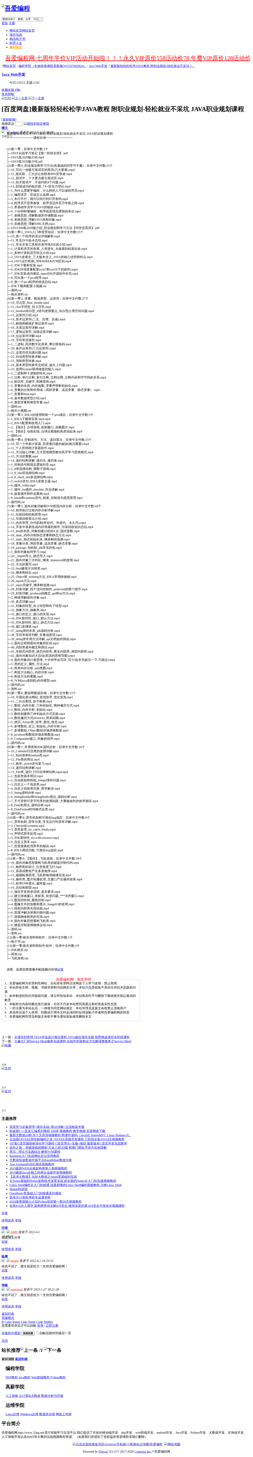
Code (39, 1322)
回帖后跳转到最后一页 (55, 1333)
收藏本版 (11, 90)
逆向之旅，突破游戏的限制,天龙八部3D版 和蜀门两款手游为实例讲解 (58, 1147)
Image (16, 1322)
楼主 (5, 128)
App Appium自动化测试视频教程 (31, 1164)
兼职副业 (15, 47)
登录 (40, 1325)
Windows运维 (29, 1414)
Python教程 (58, 1377)
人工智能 (12, 1395)
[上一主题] (20, 98)
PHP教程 (12, 1377)
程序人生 (15, 43)
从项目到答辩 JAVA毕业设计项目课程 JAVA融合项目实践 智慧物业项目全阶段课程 (72, 1037)
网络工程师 (64, 1414)
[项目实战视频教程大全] (16, 8)
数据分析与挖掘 (52, 1395)
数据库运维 (47, 1414)
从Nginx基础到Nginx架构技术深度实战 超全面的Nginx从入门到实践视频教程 (62, 1181)
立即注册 (52, 1325)
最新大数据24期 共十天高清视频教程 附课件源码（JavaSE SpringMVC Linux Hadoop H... (70, 1135)
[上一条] (29, 1350)
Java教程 (24, 1377)
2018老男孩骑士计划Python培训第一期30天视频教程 (45, 1201)
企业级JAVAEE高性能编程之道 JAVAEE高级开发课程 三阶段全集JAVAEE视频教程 (67, 1139)
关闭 (5, 1341)
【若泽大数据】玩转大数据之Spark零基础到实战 (43, 1176)
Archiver (110, 1444)
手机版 (121, 1444)
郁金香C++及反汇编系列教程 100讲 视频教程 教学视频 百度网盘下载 (57, 1131)
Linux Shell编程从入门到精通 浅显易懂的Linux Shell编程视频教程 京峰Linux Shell (65, 1185)
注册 (12, 23)
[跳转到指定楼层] (36, 123)
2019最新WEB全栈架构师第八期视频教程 (38, 1168)
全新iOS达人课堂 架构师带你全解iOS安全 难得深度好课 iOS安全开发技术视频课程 (67, 1205)
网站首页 (22, 30)
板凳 (5, 1256)
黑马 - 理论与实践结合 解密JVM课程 (34, 1151)
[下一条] (52, 1350)
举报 (18, 1220)
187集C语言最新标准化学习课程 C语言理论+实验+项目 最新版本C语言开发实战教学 (68, 1143)
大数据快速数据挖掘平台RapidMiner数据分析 (40, 1160)
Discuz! (103, 1451)
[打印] (6, 98)
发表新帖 (8, 94)
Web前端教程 (40, 1377)
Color (8, 1322)
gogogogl (17, 1289)
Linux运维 (12, 1414)
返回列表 (8, 1313)
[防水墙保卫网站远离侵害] (165, 1444)
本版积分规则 (11, 1333)
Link (24, 1322)
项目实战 (15, 34)
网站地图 (174, 1444)
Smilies (48, 1322)
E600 (14, 1232)
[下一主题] (36, 98)
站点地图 (143, 1444)
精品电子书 (17, 39)
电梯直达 (8, 123)
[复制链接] (9, 119)
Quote (31, 1322)
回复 (60, 969)
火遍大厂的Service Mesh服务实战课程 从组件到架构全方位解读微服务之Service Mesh (72, 1041)
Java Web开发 (98, 66)
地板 (5, 1285)
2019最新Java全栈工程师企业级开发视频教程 (40, 1172)
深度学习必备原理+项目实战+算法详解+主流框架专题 (46, 1127)
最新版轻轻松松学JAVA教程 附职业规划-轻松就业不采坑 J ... (152, 66)
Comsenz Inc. (143, 1451)
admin (15, 132)
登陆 (5, 23)
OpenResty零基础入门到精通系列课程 (35, 1193)
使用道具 (8, 1220)
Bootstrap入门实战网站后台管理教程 (34, 1156)
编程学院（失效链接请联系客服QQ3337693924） (52, 66)
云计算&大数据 (29, 1395)
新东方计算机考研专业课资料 (30, 1197)
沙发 (5, 1227)
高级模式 (8, 1318)
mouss (15, 1260)
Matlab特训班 (18, 1189)
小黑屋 (131, 1444)
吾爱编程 (156, 1444)
